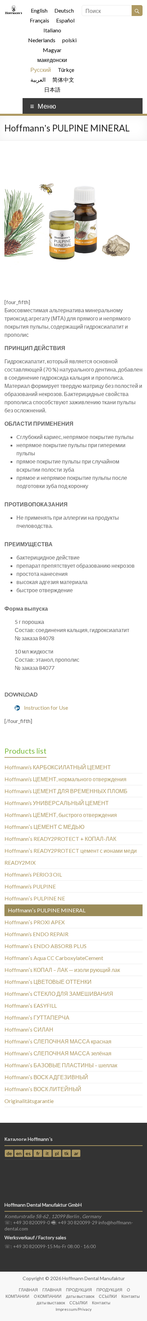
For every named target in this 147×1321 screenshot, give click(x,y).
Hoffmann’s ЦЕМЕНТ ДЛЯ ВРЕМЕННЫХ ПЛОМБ (66, 791)
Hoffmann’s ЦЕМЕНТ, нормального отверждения (65, 779)
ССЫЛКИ (108, 1296)
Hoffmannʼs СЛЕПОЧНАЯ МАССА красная (57, 1041)
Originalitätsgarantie (29, 1101)
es (28, 1153)
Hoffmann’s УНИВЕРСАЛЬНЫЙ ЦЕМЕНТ (56, 803)
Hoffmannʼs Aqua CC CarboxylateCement (53, 958)
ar (76, 1153)
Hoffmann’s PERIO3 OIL (33, 874)
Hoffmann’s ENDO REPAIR (36, 934)
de (9, 1153)
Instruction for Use (46, 707)
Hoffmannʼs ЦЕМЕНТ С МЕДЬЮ (44, 826)
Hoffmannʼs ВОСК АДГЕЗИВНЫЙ (46, 1077)
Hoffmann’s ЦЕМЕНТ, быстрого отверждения (60, 815)
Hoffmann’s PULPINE (30, 886)
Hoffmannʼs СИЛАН (28, 1029)
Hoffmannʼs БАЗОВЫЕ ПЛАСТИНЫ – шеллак (60, 1065)
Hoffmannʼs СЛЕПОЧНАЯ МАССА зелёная (57, 1053)
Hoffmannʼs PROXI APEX (34, 922)
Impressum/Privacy (74, 1309)
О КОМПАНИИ (48, 1296)
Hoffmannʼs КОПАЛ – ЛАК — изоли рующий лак (62, 969)
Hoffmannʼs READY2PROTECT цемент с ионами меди (70, 850)
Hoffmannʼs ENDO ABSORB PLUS (45, 946)
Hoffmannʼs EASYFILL (30, 1005)
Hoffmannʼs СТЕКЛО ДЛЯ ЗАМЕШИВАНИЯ (58, 993)
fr (38, 1153)
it (47, 1153)
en (19, 1153)
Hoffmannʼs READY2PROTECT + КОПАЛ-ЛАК (60, 838)
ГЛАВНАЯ (28, 1289)
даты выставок (80, 1296)
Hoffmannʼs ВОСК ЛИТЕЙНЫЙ (42, 1089)
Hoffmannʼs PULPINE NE (34, 898)
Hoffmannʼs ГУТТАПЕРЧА (36, 1017)
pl (57, 1153)
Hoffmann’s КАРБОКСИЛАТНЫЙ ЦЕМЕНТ (57, 767)
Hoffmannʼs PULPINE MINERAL (46, 910)
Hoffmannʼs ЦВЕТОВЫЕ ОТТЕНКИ (48, 981)
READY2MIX (20, 862)
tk (66, 1153)
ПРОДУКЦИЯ (79, 1289)
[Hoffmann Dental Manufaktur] (13, 8)
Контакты (130, 1296)
